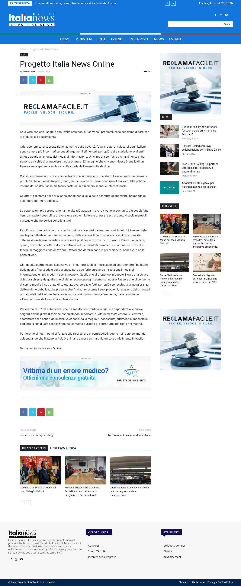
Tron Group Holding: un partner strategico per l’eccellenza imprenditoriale (200, 167)
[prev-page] (22, 502)
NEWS (23, 49)
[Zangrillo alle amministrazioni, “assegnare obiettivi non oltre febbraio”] (169, 131)
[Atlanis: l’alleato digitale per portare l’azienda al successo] (169, 187)
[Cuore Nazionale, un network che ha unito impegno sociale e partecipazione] (130, 470)
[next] (173, 3)
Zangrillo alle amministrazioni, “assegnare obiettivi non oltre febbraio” (199, 130)
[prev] (167, 3)
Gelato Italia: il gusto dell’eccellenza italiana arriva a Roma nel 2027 (205, 278)
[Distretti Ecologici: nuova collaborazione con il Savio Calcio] (169, 150)
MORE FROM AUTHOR (63, 448)
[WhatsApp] (49, 80)
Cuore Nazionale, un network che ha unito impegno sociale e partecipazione (129, 491)
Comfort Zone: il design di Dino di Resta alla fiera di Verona (77, 3)
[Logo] (40, 20)
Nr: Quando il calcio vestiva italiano (129, 435)
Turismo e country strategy (36, 435)
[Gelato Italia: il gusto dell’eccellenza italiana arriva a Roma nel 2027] (207, 262)
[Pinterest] (41, 80)
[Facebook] (215, 15)
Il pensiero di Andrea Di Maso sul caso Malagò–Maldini (173, 240)
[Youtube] (226, 15)
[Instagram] (221, 15)
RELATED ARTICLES (34, 448)
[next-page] (28, 502)
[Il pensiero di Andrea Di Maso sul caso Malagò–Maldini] (40, 470)
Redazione (29, 71)
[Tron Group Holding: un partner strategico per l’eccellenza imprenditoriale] (169, 168)
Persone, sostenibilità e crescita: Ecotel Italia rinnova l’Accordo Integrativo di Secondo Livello (82, 491)
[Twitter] (32, 80)
